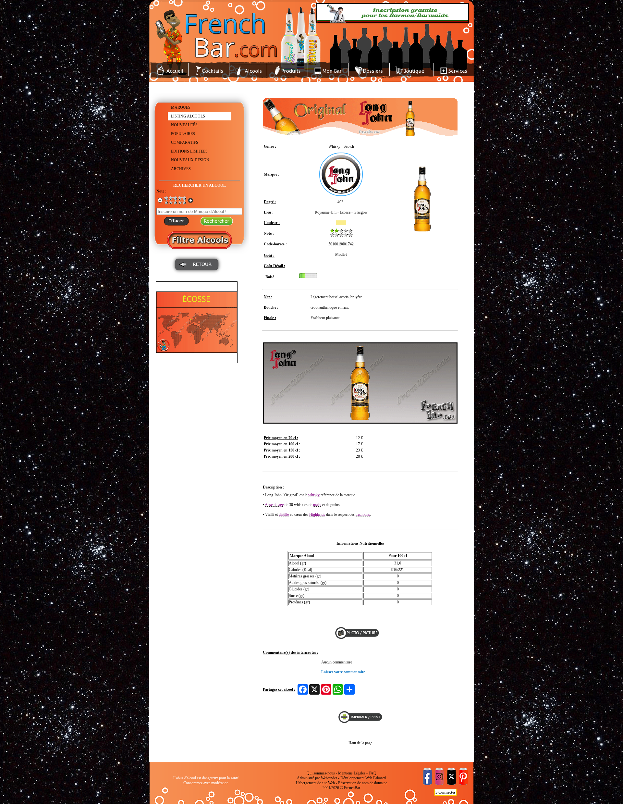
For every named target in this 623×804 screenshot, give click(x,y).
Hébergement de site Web (315, 783)
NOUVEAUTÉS (184, 125)
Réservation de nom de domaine (362, 783)
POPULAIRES (183, 133)
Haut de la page (360, 743)
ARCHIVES (181, 169)
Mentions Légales (351, 773)
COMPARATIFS (184, 142)
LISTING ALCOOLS (188, 116)
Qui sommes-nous (321, 773)
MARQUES (180, 107)
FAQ (372, 773)
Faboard (379, 778)
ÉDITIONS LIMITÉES (189, 151)
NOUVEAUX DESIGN (190, 160)
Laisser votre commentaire (343, 672)
